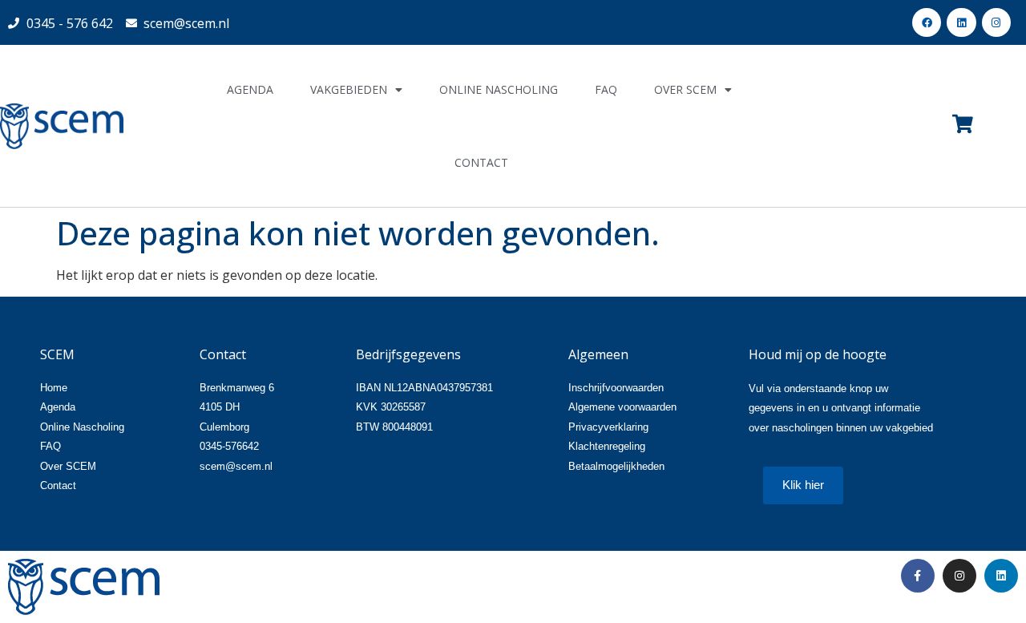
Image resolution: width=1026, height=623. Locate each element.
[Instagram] (996, 22)
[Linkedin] (961, 22)
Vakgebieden (348, 89)
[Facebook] (926, 22)
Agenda (250, 89)
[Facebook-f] (918, 576)
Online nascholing (498, 89)
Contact (481, 162)
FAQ (606, 89)
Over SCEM (685, 89)
